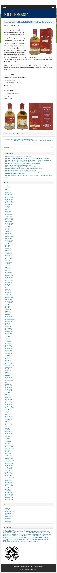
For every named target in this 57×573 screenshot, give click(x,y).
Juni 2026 (7, 187)
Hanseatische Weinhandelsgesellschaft (21, 534)
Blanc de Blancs (39, 531)
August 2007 (8, 468)
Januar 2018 (8, 345)
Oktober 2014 (8, 389)
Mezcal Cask (11, 537)
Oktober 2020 (8, 299)
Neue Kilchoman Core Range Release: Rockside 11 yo (18, 165)
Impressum (16, 566)
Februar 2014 (8, 399)
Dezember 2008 (9, 457)
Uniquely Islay (19, 541)
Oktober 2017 (8, 350)
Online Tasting (23, 537)
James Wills (40, 534)
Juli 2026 (7, 186)
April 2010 (8, 441)
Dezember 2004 (9, 494)
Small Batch (46, 539)
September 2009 (9, 448)
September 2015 (9, 380)
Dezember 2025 (9, 197)
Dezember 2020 (9, 296)
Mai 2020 (7, 307)
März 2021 (8, 291)
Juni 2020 (7, 306)
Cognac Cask (20, 533)
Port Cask (43, 537)
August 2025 (8, 204)
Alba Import (16, 531)
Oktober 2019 (8, 318)
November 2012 (9, 418)
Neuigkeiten (8, 518)
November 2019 (9, 316)
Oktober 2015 (8, 379)
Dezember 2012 (9, 416)
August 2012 (8, 419)
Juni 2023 (7, 245)
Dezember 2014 (9, 385)
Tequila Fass (15, 40)
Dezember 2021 (9, 275)
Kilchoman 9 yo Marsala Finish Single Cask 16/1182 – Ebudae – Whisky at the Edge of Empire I (28, 160)
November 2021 (9, 277)
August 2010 (8, 436)
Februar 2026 (8, 194)
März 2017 (8, 358)
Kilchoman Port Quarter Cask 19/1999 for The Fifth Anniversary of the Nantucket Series (27, 161)
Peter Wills (36, 537)
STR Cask (7, 541)
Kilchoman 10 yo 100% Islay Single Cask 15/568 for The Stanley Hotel (22, 163)
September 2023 (9, 240)
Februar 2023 (8, 252)
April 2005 (8, 490)
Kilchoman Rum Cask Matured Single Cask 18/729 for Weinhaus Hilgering (23, 172)
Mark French (49, 535)
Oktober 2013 (8, 406)
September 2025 (9, 202)
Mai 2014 (7, 394)
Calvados (6, 533)
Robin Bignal (19, 539)
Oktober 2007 (8, 467)
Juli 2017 (7, 355)
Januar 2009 (8, 455)
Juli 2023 (7, 243)
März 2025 (8, 213)
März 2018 (8, 343)
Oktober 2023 (8, 238)
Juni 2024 (7, 228)
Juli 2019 (7, 323)
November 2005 (9, 485)
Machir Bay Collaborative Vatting (26, 535)
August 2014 (8, 391)
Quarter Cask (12, 539)
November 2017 (9, 348)
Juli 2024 (7, 226)
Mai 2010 (7, 440)
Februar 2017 (8, 360)
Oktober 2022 (8, 258)
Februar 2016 (8, 374)
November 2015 (9, 377)
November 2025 (9, 199)
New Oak (16, 537)
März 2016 (8, 372)
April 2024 (8, 231)
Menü (4, 7)
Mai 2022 (7, 267)
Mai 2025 (7, 209)
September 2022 (9, 260)
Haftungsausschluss (38, 566)
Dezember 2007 (9, 463)
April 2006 (8, 479)
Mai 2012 (7, 421)
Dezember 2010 (9, 431)
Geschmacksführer (10, 513)
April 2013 (8, 413)
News (14, 133)
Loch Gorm (7, 536)
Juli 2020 (7, 304)
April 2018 (8, 341)
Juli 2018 (7, 336)
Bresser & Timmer (46, 531)
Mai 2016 (7, 369)
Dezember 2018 (9, 329)
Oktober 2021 (8, 279)
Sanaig (24, 539)
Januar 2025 (8, 216)
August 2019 (8, 321)
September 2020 (9, 301)
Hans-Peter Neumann (21, 25)
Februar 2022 (8, 272)
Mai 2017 (7, 357)
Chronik (7, 509)
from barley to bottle (10, 511)
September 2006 (9, 477)
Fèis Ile (49, 533)
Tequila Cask (21, 133)
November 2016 (9, 363)
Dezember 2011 (9, 424)
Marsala (5, 537)
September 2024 (9, 223)
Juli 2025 (7, 206)
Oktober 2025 (8, 201)
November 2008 (9, 458)
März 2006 (8, 480)
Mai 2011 (7, 428)
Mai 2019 (7, 324)
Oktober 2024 (8, 221)
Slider (39, 539)
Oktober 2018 (8, 333)
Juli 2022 (7, 263)
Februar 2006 (8, 482)
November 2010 (9, 433)
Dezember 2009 (9, 445)
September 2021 (9, 280)
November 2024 (9, 219)
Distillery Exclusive (35, 533)
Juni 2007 (7, 470)
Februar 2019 (8, 328)
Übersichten (8, 521)
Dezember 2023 (9, 235)
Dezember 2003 (9, 496)
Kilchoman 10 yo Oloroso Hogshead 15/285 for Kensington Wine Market (23, 167)
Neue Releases (9, 133)
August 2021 (8, 282)
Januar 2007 (8, 472)
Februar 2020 (8, 313)
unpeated (24, 541)
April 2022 (8, 269)
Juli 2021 (7, 284)
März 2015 (8, 384)
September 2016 (9, 365)
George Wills (9, 534)
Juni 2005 (7, 489)
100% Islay (8, 530)
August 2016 (8, 367)
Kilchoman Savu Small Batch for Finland (14, 173)
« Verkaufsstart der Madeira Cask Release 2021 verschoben (18, 139)
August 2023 (8, 241)
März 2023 (8, 250)
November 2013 (9, 404)
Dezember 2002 (9, 497)
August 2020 (8, 302)
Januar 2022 (8, 274)
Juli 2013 (7, 409)
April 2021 (8, 289)
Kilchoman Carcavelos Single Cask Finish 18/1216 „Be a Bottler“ (21, 170)
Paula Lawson (29, 537)
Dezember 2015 (9, 375)
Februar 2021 (8, 292)
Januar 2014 (8, 401)
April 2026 (8, 191)
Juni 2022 (7, 265)
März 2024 (8, 233)
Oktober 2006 (8, 475)
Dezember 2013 (9, 402)
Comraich (25, 533)
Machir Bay (15, 536)
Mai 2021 (7, 287)
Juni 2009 (7, 450)
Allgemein (7, 508)
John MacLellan (47, 534)
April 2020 (8, 309)
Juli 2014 (7, 392)
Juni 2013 (7, 411)
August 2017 (8, 353)
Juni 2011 (7, 426)
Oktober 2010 (8, 435)
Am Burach (21, 531)
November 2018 (9, 331)
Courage (35, 569)
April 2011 (8, 429)
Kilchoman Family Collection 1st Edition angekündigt (18, 156)
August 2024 (8, 224)
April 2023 (8, 248)
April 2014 (8, 396)
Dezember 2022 (9, 255)
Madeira (36, 536)
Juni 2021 (7, 285)
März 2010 (8, 443)
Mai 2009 (7, 452)
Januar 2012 (8, 423)
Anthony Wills (29, 531)
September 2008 (9, 460)
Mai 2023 (7, 246)
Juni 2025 (7, 208)
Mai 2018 (7, 340)
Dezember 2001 (9, 499)
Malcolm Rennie (43, 535)
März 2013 (8, 414)
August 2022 (8, 262)
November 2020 (9, 297)
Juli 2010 (7, 438)
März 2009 (8, 453)
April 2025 (8, 211)
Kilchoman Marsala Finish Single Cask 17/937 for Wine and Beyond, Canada (23, 168)
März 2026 (8, 192)
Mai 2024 (7, 230)
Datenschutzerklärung (26, 566)
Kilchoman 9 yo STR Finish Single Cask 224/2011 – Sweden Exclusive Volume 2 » (34, 140)
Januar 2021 (8, 294)
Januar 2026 (8, 196)
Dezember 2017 (9, 346)
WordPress (28, 569)
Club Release (13, 533)
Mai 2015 (7, 382)
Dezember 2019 (9, 314)
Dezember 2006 (9, 474)
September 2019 (9, 319)
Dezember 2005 (9, 484)
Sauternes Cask (32, 539)
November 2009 (9, 446)
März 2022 (8, 270)
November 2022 (9, 257)
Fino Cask (44, 533)
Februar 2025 (8, 214)
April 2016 (8, 370)
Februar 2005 (8, 492)
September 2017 (9, 352)
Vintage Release (30, 541)
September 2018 (9, 335)
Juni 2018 (7, 338)
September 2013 (9, 407)
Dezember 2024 (9, 218)
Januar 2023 (8, 253)
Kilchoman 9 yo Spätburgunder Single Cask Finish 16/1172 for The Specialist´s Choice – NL (27, 158)
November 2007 (9, 465)
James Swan (34, 534)
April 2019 (8, 326)
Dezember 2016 (9, 362)
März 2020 (8, 311)
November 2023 (9, 236)
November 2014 (9, 387)
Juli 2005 (7, 487)
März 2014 (8, 397)
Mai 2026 (7, 189)
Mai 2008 (7, 462)
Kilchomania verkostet (10, 515)
